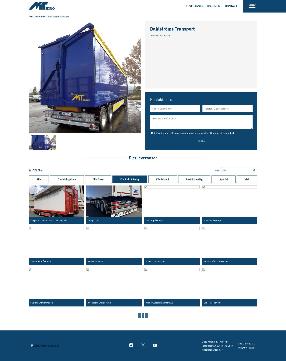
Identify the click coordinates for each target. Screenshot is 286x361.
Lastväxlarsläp (194, 179)
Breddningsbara (67, 179)
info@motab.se (246, 347)
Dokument (214, 6)
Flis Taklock (162, 179)
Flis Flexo (98, 179)
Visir (247, 179)
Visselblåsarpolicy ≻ (212, 349)
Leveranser (194, 6)
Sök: (217, 170)
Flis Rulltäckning (129, 179)
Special (223, 179)
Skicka (201, 141)
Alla (38, 179)
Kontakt (231, 6)
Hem (31, 16)
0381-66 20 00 (246, 343)
